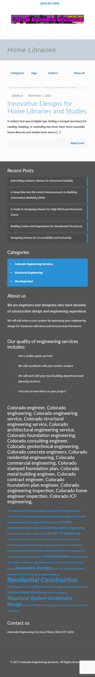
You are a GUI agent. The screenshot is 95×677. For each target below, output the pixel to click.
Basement (53, 510)
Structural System (27, 598)
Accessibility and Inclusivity (21, 510)
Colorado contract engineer (44, 522)
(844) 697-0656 (49, 3)
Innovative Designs (33, 568)
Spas (59, 586)
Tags (34, 73)
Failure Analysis (15, 556)
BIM (61, 510)
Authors (53, 73)
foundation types (34, 556)
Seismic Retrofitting (31, 586)
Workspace (13, 611)
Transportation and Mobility (73, 605)
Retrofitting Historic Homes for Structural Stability (42, 180)
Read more (77, 143)
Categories (17, 73)
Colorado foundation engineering (62, 528)
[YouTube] (53, 9)
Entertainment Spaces (41, 550)
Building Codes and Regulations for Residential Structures (46, 226)
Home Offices (14, 562)
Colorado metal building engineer (25, 539)
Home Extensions (57, 556)
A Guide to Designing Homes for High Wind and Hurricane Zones (46, 212)
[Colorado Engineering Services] (47, 19)
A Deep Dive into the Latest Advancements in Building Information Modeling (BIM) (44, 195)
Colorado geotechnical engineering (26, 533)
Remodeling (52, 574)
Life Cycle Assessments (65, 568)
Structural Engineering (29, 272)
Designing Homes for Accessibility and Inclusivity (41, 237)
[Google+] (36, 9)
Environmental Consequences (70, 550)
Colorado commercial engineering (25, 516)
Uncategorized (24, 281)
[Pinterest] (70, 9)
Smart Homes (49, 586)
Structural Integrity (57, 592)
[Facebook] (30, 9)
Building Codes (72, 510)
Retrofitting (13, 586)
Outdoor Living (38, 574)
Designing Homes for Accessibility (63, 545)
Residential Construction (42, 580)
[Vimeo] (47, 9)
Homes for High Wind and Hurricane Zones (44, 562)
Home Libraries (79, 556)
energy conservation (18, 550)
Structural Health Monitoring (27, 592)
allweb (16, 95)
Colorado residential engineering (61, 539)
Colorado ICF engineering (63, 533)
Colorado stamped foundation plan (26, 545)
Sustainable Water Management (40, 605)
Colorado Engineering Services (34, 264)
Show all (79, 73)
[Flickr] (59, 9)
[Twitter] (42, 9)
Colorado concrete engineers (59, 516)
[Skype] (24, 9)
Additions (42, 510)
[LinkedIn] (65, 9)
